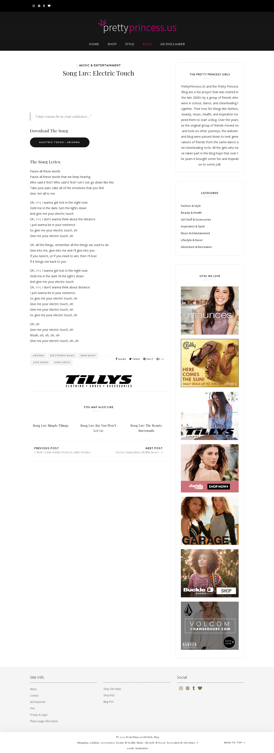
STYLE (129, 44)
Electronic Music (62, 355)
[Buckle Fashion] (210, 574)
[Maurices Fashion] (210, 311)
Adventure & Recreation (196, 247)
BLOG (147, 44)
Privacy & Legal (38, 715)
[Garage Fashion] (210, 521)
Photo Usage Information (44, 721)
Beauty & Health (191, 213)
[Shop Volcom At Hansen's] (210, 626)
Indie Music (88, 355)
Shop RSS (109, 695)
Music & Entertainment (100, 65)
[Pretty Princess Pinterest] (39, 6)
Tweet (136, 359)
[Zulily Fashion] (210, 364)
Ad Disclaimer (38, 702)
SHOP (112, 44)
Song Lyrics (62, 362)
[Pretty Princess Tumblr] (44, 6)
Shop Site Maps (112, 689)
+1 (162, 359)
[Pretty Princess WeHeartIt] (49, 6)
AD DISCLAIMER (172, 44)
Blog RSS (108, 702)
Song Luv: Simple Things (50, 425)
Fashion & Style (191, 206)
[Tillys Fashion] (210, 417)
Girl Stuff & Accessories (196, 219)
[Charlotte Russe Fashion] (210, 469)
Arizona (38, 355)
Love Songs (40, 362)
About (33, 689)
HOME (94, 44)
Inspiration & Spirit (193, 226)
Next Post (139, 450)
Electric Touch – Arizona (59, 142)
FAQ (32, 708)
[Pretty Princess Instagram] (33, 6)
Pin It (149, 359)
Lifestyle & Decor (192, 240)
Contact (34, 695)
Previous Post (62, 450)
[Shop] (98, 374)
